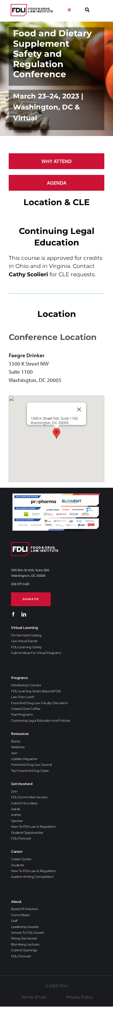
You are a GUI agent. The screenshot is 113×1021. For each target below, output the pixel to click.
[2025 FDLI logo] (32, 10)
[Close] (79, 409)
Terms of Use (33, 997)
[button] (56, 433)
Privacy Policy (79, 997)
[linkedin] (23, 614)
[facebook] (13, 614)
